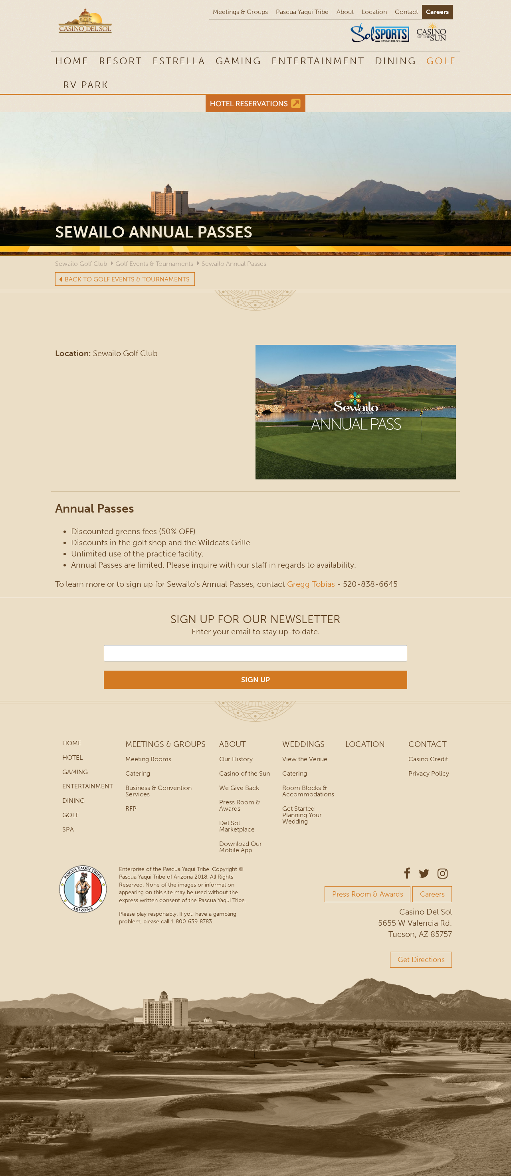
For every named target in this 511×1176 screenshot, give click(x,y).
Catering (137, 773)
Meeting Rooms (148, 759)
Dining (395, 61)
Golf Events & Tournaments (154, 263)
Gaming (238, 61)
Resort (121, 61)
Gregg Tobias (311, 584)
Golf (441, 61)
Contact (406, 12)
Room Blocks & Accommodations (308, 791)
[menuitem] (86, 84)
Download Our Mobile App (240, 847)
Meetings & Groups (240, 12)
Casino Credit (428, 759)
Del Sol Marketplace (237, 826)
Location (374, 12)
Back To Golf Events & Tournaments (127, 279)
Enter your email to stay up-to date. (256, 631)
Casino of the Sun (244, 773)
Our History (236, 759)
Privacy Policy (428, 773)
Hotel (72, 757)
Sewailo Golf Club (81, 263)
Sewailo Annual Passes (234, 263)
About (345, 12)
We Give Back (239, 788)
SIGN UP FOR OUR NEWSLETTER (255, 619)
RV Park (86, 85)
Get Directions (421, 959)
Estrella (179, 61)
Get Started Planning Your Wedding (302, 815)
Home (72, 61)
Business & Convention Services (158, 791)
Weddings (303, 744)
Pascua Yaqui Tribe (302, 12)
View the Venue (304, 759)
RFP (131, 808)
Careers (437, 12)
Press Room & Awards (239, 805)
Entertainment (318, 61)
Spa (68, 829)
